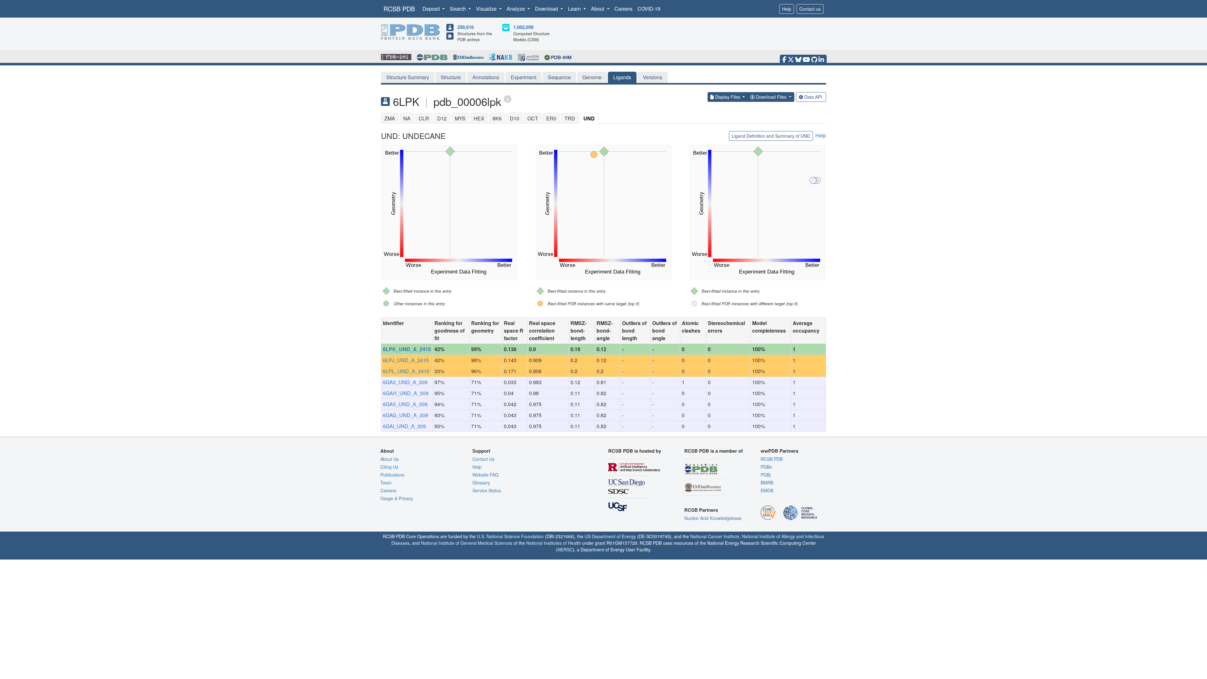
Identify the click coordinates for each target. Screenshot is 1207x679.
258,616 (465, 27)
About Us (389, 459)
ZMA (389, 118)
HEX (479, 118)
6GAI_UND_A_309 (404, 426)
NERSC (565, 549)
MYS (460, 118)
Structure (451, 77)
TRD (570, 118)
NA (407, 118)
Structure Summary (407, 77)
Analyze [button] (516, 8)
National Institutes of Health (553, 543)
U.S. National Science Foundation (510, 536)
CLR (424, 118)
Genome (592, 77)
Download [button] (547, 8)
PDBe (766, 467)
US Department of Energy (610, 536)
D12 (442, 118)
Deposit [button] (431, 8)
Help (786, 9)
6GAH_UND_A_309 (405, 393)
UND (589, 118)
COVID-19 (648, 8)
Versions (652, 77)
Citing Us (389, 467)
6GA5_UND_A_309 (405, 404)
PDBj (765, 475)
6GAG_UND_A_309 (405, 415)
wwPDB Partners (779, 450)
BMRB (767, 482)
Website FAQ (485, 475)
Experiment (523, 77)
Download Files (771, 97)
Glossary (481, 482)
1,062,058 (523, 27)
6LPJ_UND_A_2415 (406, 360)
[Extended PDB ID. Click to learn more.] (507, 98)
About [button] (598, 8)
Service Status (486, 490)
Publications (392, 475)
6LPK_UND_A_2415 (407, 349)
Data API (813, 97)
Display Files (727, 97)
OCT (532, 118)
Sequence (559, 77)
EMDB (767, 490)
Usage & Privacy (396, 498)
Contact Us (483, 459)
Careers (623, 8)
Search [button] (458, 8)
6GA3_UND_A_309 (405, 382)
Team (386, 482)
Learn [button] (575, 8)
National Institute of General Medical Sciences (466, 543)
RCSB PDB (399, 8)
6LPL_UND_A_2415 (406, 371)
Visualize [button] (487, 8)
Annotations (485, 77)
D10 (514, 118)
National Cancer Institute (714, 536)
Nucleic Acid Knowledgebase (712, 518)
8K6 (497, 118)
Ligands (622, 77)
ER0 (551, 118)
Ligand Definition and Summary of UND (771, 136)
